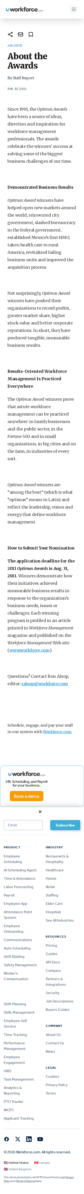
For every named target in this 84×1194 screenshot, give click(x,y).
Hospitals (53, 912)
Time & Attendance (19, 878)
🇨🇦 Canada (42, 1163)
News (50, 1051)
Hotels (51, 878)
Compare (53, 970)
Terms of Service (25, 1181)
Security (53, 993)
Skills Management (19, 1012)
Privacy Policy (57, 1085)
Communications (18, 940)
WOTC (9, 1110)
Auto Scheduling (17, 948)
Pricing (51, 945)
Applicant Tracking (19, 1118)
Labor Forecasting (18, 887)
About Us (53, 1034)
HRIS (7, 1071)
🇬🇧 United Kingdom (18, 1169)
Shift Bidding (14, 956)
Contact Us (55, 1043)
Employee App (15, 903)
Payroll (9, 895)
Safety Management (20, 965)
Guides (52, 954)
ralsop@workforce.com (44, 683)
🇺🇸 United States (16, 1163)
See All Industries (60, 920)
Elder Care (54, 903)
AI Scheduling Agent (20, 870)
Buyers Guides (58, 1009)
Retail (50, 887)
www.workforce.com (29, 650)
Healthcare (55, 870)
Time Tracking (15, 1034)
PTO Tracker (14, 1101)
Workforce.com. (57, 731)
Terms (51, 1093)
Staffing (52, 895)
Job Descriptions (60, 1001)
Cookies (52, 1076)
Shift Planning (15, 1004)
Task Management (19, 1079)
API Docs (53, 962)
